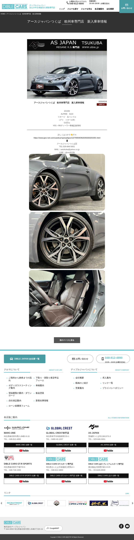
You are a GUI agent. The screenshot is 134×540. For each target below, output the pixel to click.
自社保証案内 (15, 400)
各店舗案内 (99, 9)
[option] (14, 503)
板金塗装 (40, 393)
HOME (3, 14)
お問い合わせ (126, 8)
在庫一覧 (24, 445)
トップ (62, 9)
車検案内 (40, 385)
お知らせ (102, 104)
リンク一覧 (107, 383)
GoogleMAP (54, 528)
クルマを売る (86, 9)
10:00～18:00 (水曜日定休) (115, 358)
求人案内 (106, 378)
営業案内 (80, 388)
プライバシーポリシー (112, 388)
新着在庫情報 (42, 400)
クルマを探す (72, 9)
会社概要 (110, 9)
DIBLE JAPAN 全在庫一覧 (27, 359)
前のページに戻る (67, 340)
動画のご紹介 (82, 383)
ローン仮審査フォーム (19, 406)
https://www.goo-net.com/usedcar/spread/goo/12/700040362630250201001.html (67, 138)
